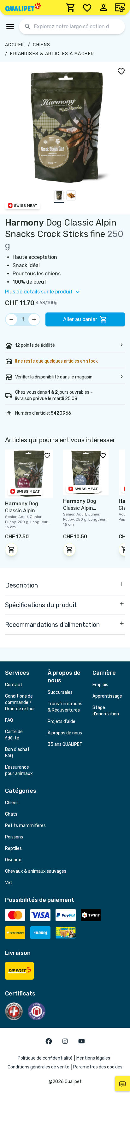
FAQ (9, 720)
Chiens (41, 45)
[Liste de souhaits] (87, 8)
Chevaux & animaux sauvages (35, 871)
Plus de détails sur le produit (39, 292)
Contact (13, 684)
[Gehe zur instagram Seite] (65, 1041)
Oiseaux (13, 860)
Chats (11, 814)
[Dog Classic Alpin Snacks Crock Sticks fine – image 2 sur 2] (71, 196)
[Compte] (103, 8)
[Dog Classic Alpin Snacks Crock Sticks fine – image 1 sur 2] (59, 196)
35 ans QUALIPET (65, 744)
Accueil (15, 45)
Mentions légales (93, 1058)
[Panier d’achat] (71, 8)
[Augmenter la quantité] (34, 319)
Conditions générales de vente (38, 1067)
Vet (8, 882)
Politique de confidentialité (45, 1058)
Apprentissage (107, 696)
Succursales (60, 692)
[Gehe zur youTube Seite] (81, 1041)
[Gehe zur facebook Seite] (48, 1041)
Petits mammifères (25, 825)
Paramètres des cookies (97, 1067)
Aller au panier (80, 319)
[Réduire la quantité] (11, 319)
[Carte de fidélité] (120, 8)
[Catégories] (10, 27)
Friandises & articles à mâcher (52, 53)
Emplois (100, 684)
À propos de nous (65, 733)
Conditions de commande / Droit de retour (20, 702)
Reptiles (13, 848)
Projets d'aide (61, 721)
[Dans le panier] (11, 549)
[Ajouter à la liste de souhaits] (121, 71)
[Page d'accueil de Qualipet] (23, 8)
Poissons (14, 837)
